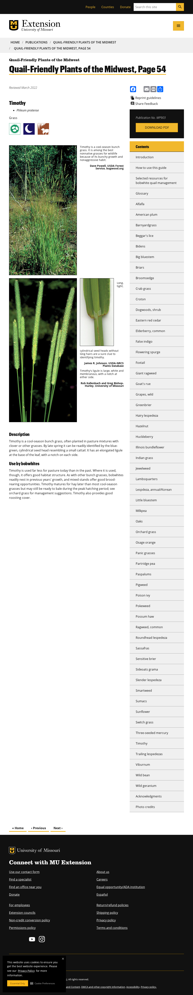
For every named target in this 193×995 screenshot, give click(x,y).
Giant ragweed (146, 373)
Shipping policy (107, 913)
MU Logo (12, 850)
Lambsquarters (147, 479)
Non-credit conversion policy (29, 920)
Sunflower (143, 712)
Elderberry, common (150, 331)
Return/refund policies (112, 905)
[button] (43, 983)
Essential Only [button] (17, 983)
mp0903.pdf (157, 127)
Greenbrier (144, 405)
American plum (146, 214)
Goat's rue (143, 384)
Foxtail (140, 363)
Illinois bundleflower (150, 447)
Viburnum (143, 764)
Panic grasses (145, 553)
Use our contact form (24, 872)
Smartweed (144, 690)
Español (102, 894)
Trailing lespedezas (149, 754)
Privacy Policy (26, 971)
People (90, 7)
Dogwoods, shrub (148, 310)
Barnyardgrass (146, 225)
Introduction (145, 157)
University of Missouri (38, 850)
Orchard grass (146, 532)
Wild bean (143, 775)
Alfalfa (140, 204)
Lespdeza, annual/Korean (154, 489)
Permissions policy (22, 928)
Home (15, 42)
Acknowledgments (149, 796)
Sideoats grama (147, 669)
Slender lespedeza (149, 680)
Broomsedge (145, 278)
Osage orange (145, 542)
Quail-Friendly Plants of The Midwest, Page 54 (52, 48)
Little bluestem (146, 500)
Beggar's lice (144, 236)
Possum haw (145, 616)
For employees (19, 905)
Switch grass (144, 722)
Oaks (139, 521)
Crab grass (143, 289)
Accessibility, (133, 987)
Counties (107, 7)
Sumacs (141, 701)
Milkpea (141, 511)
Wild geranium (146, 786)
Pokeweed (143, 606)
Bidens (140, 246)
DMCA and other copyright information (103, 987)
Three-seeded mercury (152, 733)
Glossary (142, 193)
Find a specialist (20, 879)
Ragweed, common (149, 627)
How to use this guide (151, 168)
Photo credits (145, 807)
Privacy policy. (149, 987)
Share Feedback (146, 104)
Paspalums (143, 574)
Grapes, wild (144, 394)
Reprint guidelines (148, 98)
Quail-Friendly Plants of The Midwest (84, 42)
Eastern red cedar (148, 320)
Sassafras (142, 648)
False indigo (144, 341)
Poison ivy (143, 595)
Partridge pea (145, 564)
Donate (125, 7)
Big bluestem (145, 257)
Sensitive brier (146, 659)
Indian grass (144, 458)
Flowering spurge (148, 352)
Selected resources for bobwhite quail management (156, 180)
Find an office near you (25, 887)
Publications (36, 42)
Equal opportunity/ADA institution (120, 887)
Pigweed (142, 585)
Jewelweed (143, 468)
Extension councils (22, 913)
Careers (102, 879)
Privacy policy (106, 920)
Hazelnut (142, 426)
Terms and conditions (112, 928)
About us (102, 872)
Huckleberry (144, 437)
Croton (141, 299)
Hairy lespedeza (147, 415)
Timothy (141, 743)
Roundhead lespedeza (151, 638)
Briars (140, 267)
